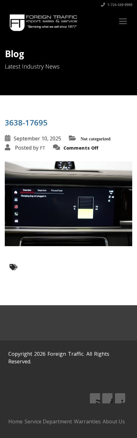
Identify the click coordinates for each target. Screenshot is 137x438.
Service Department (48, 421)
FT (42, 148)
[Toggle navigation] (123, 21)
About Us (114, 421)
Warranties (87, 421)
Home (15, 421)
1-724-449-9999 (119, 5)
